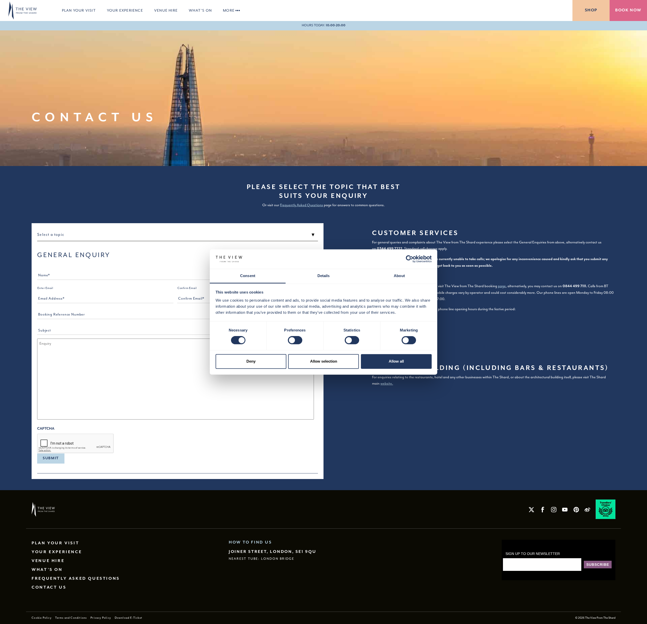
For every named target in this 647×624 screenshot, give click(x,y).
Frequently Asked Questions (301, 205)
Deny (251, 361)
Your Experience (125, 10)
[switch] (295, 340)
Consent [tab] (247, 276)
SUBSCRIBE (597, 565)
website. (386, 383)
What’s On (200, 10)
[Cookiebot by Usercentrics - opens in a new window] (409, 259)
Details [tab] (323, 276)
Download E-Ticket (128, 617)
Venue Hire (166, 10)
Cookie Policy (42, 617)
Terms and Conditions (71, 617)
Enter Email (45, 288)
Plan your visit (79, 10)
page (502, 286)
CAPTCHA (45, 429)
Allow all (396, 361)
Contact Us (49, 587)
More (229, 10)
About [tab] (399, 276)
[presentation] (75, 443)
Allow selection (323, 361)
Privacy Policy (100, 617)
